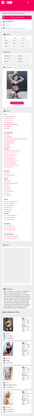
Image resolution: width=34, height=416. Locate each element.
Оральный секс (9, 120)
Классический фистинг (11, 215)
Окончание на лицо (10, 229)
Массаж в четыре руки (11, 160)
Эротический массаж (11, 152)
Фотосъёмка (9, 136)
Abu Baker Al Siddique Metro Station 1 (16, 29)
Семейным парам (10, 140)
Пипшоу (8, 144)
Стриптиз (8, 173)
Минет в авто (9, 207)
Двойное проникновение (12, 124)
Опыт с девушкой (10, 203)
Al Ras (7, 25)
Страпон (8, 189)
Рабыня (8, 187)
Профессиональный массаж (13, 150)
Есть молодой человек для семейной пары (16, 138)
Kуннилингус (9, 209)
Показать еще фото (17, 103)
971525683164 (9, 387)
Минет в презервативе (11, 201)
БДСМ (7, 185)
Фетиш (7, 128)
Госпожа (8, 181)
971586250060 (9, 21)
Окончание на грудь (10, 227)
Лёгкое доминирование (11, 183)
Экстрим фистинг (10, 219)
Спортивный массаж (11, 162)
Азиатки (20, 58)
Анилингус (8, 211)
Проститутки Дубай (7, 13)
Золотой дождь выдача (12, 236)
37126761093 (9, 363)
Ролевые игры (9, 191)
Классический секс (10, 116)
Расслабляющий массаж (12, 164)
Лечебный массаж (10, 158)
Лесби (7, 177)
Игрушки (8, 126)
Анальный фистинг (10, 217)
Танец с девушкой (10, 175)
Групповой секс (10, 122)
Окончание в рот (10, 225)
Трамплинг (8, 195)
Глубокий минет (10, 205)
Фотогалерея (8, 67)
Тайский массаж (10, 156)
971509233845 (9, 338)
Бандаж (8, 193)
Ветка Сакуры (9, 166)
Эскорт (8, 134)
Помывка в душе (10, 142)
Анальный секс (9, 118)
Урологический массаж (11, 154)
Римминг (8, 146)
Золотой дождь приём (11, 238)
